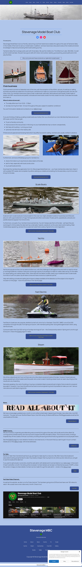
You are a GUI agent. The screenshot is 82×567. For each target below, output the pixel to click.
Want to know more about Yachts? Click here (41, 284)
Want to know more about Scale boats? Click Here (41, 231)
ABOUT (36, 109)
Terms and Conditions (41, 564)
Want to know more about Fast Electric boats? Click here (41, 336)
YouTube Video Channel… (11, 479)
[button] (79, 551)
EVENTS (10, 440)
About (66, 467)
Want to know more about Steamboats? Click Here (41, 392)
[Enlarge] (24, 62)
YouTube (74, 488)
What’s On (73, 445)
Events (19, 332)
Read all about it (72, 421)
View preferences (75, 561)
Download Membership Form (41, 113)
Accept (53, 561)
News (5, 403)
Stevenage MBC (41, 530)
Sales (75, 471)
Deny (64, 561)
